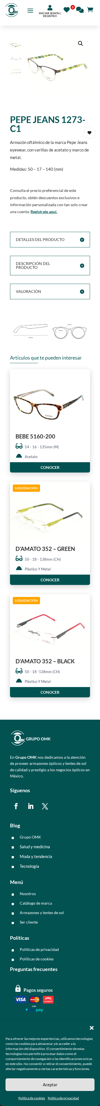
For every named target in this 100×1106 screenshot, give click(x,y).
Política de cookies (31, 1098)
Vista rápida (84, 378)
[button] (91, 1028)
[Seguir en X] (45, 806)
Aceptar (50, 1084)
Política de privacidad (63, 1098)
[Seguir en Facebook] (16, 806)
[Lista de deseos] (68, 9)
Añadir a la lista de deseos (89, 132)
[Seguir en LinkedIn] (30, 806)
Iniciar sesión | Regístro (50, 14)
